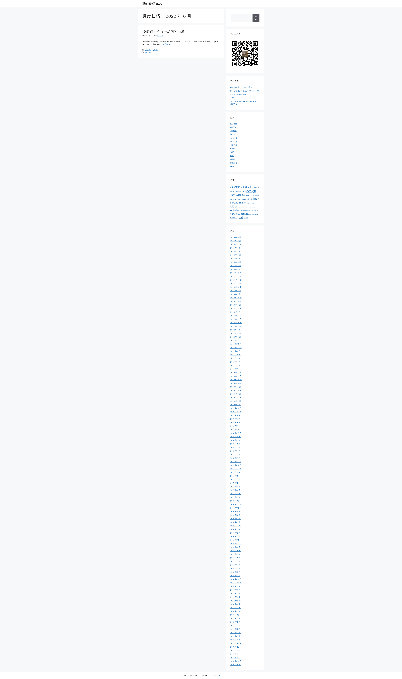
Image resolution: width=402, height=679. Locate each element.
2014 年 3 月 (235, 604)
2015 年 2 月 (235, 572)
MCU (233, 206)
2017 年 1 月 (235, 497)
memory (240, 207)
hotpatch (244, 199)
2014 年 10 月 (236, 583)
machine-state (250, 203)
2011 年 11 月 (235, 643)
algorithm (235, 187)
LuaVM (233, 127)
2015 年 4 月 (235, 565)
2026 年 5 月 (235, 237)
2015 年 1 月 (235, 576)
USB (241, 217)
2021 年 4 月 (235, 362)
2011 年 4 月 (235, 654)
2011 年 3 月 (235, 658)
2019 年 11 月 (235, 412)
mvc (250, 207)
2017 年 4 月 (235, 487)
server (234, 213)
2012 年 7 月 (235, 626)
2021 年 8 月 (235, 351)
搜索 (256, 18)
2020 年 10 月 (236, 380)
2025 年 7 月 (235, 251)
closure (232, 191)
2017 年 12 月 (235, 462)
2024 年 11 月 (236, 276)
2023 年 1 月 (235, 312)
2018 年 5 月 (235, 447)
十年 (232, 98)
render (251, 210)
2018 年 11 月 (235, 430)
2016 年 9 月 (235, 512)
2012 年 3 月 (235, 636)
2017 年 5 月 (235, 483)
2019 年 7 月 (235, 419)
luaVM (243, 202)
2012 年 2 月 (235, 640)
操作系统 (233, 145)
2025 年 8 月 (235, 248)
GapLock (257, 195)
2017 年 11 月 (235, 465)
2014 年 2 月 (235, 608)
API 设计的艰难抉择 (238, 94)
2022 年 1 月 (235, 341)
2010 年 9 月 (235, 665)
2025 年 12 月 (236, 244)
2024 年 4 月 (235, 287)
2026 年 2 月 (235, 241)
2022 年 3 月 (235, 337)
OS (241, 210)
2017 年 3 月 (235, 490)
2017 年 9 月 (235, 472)
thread (232, 218)
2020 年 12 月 (236, 373)
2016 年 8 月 (235, 515)
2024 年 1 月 (235, 294)
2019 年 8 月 (235, 415)
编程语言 (233, 163)
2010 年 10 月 (236, 661)
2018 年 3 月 (235, 455)
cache (256, 187)
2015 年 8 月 (235, 551)
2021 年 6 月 (235, 355)
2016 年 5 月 (235, 522)
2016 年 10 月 (236, 508)
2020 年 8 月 (235, 383)
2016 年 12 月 (236, 501)
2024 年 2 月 (235, 291)
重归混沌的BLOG (152, 3)
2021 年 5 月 (235, 358)
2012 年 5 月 (235, 629)
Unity (236, 218)
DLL (243, 195)
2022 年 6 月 (235, 333)
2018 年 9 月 (235, 437)
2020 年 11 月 (236, 376)
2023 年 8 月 (235, 301)
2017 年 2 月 (235, 494)
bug (245, 186)
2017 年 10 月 (236, 469)
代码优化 (233, 131)
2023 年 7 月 (235, 305)
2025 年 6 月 (235, 255)
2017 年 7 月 (235, 479)
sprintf (250, 214)
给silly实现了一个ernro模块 (241, 87)
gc (231, 199)
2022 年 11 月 (235, 319)
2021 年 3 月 (235, 365)
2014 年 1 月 (235, 611)
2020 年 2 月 (235, 401)
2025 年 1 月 (235, 269)
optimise (234, 210)
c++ (250, 186)
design (251, 191)
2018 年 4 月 (235, 451)
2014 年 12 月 (236, 579)
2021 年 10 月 (236, 348)
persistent (245, 210)
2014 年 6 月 (235, 597)
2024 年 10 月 (236, 280)
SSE (253, 214)
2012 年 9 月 (235, 622)
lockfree (233, 203)
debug (244, 191)
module (245, 207)
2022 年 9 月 (235, 326)
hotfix (239, 199)
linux (256, 198)
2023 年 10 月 (236, 298)
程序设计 (155, 50)
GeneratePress (214, 676)
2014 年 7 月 (235, 593)
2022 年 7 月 (235, 330)
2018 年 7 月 (235, 440)
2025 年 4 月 (235, 262)
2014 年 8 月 (235, 590)
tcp (256, 214)
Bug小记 (233, 124)
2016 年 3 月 (235, 529)
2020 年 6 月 (235, 390)
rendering (256, 210)
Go (236, 199)
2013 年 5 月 (235, 618)
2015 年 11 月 (235, 540)
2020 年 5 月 (235, 394)
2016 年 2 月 (235, 533)
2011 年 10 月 (235, 647)
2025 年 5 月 (235, 259)
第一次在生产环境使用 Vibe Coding (244, 91)
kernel (250, 199)
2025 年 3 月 (235, 266)
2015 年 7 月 (235, 554)
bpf (242, 187)
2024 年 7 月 (235, 283)
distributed (235, 195)
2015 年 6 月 (235, 558)
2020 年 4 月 (235, 398)
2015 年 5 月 (235, 561)
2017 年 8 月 (235, 476)
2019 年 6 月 (235, 422)
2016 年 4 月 (235, 526)
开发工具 (233, 141)
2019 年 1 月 (235, 426)
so (239, 214)
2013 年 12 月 (236, 615)
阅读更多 (166, 44)
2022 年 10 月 (236, 323)
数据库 (233, 149)
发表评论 (148, 52)
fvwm (252, 195)
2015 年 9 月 (235, 547)
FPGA (247, 195)
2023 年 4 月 (235, 308)
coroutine (238, 191)
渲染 (232, 156)
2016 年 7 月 (235, 519)
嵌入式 (233, 134)
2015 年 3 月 (235, 569)
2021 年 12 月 (235, 344)
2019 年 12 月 (236, 408)
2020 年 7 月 (235, 387)
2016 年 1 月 (235, 536)
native (253, 207)
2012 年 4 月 (235, 633)
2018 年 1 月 (235, 458)
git (233, 199)
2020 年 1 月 (235, 405)
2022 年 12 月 (236, 316)
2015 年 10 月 (236, 544)
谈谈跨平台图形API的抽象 (163, 31)
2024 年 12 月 (236, 273)
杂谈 (232, 152)
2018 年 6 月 (235, 444)
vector (246, 218)
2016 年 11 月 (235, 504)
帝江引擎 (148, 50)
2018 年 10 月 (236, 433)
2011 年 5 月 (235, 650)
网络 (232, 166)
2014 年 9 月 (235, 586)
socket (244, 213)
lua (238, 202)
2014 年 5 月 (235, 601)
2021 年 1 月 (235, 369)
